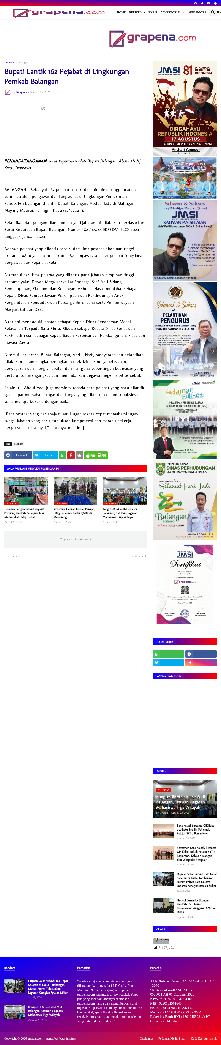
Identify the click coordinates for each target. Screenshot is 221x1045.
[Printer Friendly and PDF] (96, 455)
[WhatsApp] (62, 455)
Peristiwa (137, 12)
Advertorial (171, 12)
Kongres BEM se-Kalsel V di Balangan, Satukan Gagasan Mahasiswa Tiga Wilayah (120, 513)
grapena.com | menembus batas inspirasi (52, 1038)
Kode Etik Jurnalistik (204, 1038)
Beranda (9, 62)
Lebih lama (137, 556)
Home (121, 12)
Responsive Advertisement (75, 539)
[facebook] (195, 3)
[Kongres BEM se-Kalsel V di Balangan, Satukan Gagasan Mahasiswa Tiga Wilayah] (14, 1012)
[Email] (79, 455)
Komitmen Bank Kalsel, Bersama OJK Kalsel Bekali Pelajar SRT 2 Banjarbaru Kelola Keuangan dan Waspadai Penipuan (196, 854)
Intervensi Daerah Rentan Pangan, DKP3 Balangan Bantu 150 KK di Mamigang (74, 513)
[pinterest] (215, 3)
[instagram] (201, 662)
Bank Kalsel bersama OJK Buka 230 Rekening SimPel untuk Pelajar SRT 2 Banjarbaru (195, 829)
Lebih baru (13, 556)
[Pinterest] (71, 455)
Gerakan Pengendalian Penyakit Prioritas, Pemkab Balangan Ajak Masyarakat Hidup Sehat (24, 513)
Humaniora (197, 12)
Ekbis (152, 12)
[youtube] (208, 3)
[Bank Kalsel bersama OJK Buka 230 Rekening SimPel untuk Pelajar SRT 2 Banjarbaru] (163, 831)
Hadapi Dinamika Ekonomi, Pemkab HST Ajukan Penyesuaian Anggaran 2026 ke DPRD (196, 906)
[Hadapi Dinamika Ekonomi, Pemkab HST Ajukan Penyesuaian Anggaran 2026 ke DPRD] (163, 905)
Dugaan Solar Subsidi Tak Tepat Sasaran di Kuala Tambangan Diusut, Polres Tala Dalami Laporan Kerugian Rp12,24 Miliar (197, 880)
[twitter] (202, 3)
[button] (213, 12)
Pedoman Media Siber (171, 1038)
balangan (23, 62)
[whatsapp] (168, 654)
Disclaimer (146, 1038)
